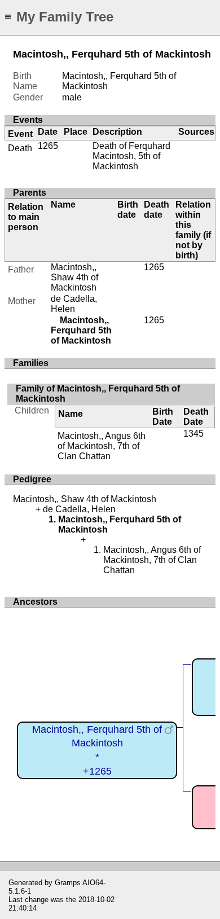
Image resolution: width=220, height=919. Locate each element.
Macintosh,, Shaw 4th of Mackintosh (74, 277)
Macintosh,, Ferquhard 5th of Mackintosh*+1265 (97, 750)
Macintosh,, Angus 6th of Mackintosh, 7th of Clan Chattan (102, 446)
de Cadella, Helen (74, 304)
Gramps (68, 882)
